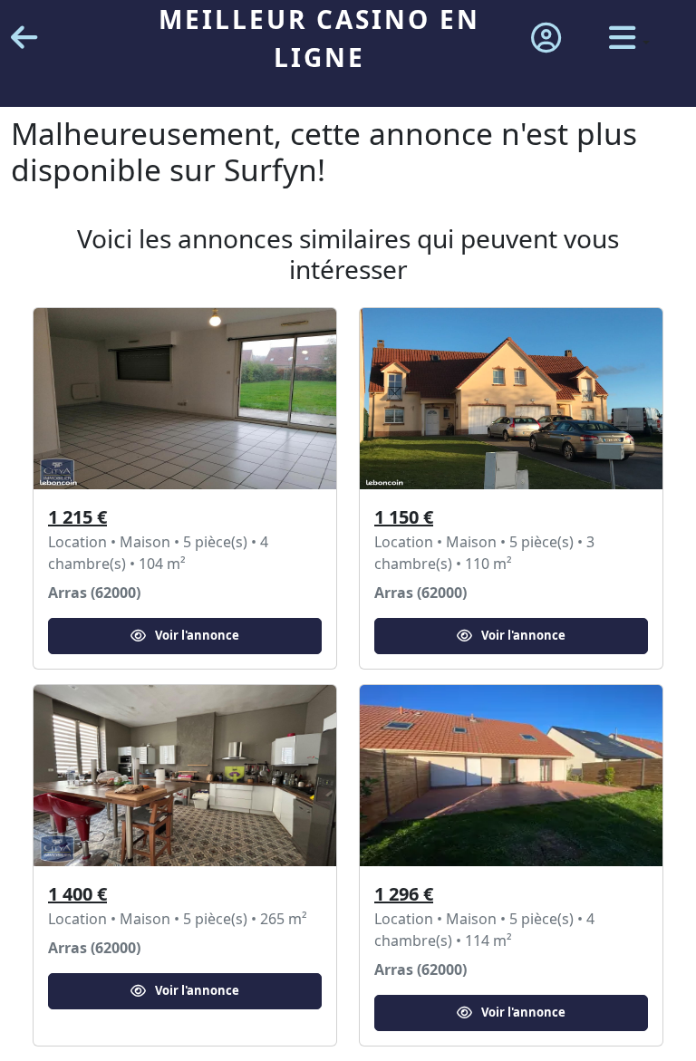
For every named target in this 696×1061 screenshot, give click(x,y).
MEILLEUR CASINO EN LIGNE (319, 38)
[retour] (24, 38)
